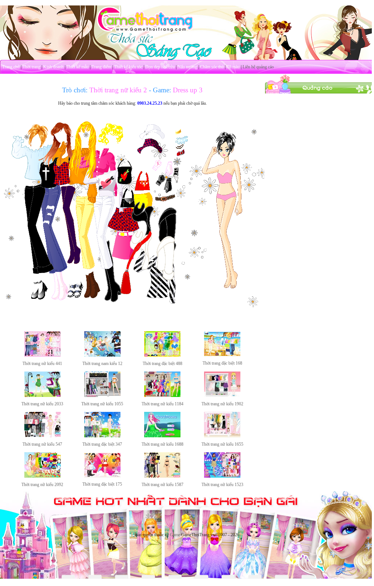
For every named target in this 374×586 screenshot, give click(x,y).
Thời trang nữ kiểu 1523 (222, 484)
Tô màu (233, 66)
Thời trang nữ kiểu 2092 (42, 484)
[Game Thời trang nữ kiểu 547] (42, 435)
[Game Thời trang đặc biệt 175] (102, 475)
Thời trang (31, 66)
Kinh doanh (53, 66)
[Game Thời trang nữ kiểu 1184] (162, 395)
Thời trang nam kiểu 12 (102, 363)
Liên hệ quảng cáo (258, 66)
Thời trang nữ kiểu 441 (42, 363)
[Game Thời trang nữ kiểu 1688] (162, 435)
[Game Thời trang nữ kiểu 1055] (102, 395)
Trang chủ (11, 66)
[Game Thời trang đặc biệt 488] (162, 355)
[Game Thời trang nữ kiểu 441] (42, 355)
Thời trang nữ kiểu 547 (42, 444)
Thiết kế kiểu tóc (128, 66)
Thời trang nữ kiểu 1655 (222, 444)
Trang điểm (101, 66)
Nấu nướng (187, 66)
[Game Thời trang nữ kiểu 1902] (222, 395)
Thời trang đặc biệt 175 (102, 484)
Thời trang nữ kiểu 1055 (102, 403)
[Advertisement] (319, 139)
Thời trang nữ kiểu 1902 (222, 403)
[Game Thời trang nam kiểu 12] (102, 355)
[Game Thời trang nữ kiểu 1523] (222, 476)
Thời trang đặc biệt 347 (102, 444)
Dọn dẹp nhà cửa (160, 66)
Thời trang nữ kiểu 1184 (162, 403)
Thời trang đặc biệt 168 (222, 363)
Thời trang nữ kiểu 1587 (162, 484)
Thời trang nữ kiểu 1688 (162, 444)
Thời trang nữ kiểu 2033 (42, 403)
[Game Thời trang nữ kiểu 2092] (42, 476)
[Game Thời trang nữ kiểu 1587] (162, 476)
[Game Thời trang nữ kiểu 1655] (222, 435)
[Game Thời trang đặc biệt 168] (222, 354)
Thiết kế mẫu (77, 66)
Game (175, 534)
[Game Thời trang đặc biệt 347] (102, 435)
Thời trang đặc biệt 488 (162, 363)
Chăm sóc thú (212, 66)
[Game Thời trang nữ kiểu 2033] (42, 395)
